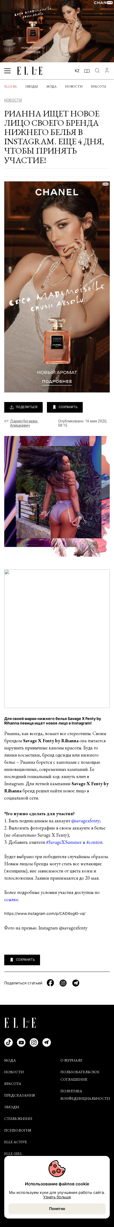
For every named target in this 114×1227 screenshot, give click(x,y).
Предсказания (19, 1095)
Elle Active (15, 1141)
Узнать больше (57, 1197)
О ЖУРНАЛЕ (71, 1060)
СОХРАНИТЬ (68, 407)
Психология (17, 1130)
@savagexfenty (85, 821)
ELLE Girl (13, 1153)
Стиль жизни (18, 1118)
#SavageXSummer (64, 842)
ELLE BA (10, 86)
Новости (73, 86)
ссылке (11, 899)
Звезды (31, 86)
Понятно (57, 1208)
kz (77, 70)
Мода (51, 86)
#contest (94, 842)
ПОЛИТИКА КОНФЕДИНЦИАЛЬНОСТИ (85, 1095)
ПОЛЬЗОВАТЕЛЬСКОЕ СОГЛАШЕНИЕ (79, 1075)
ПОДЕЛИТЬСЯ (26, 407)
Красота (98, 86)
